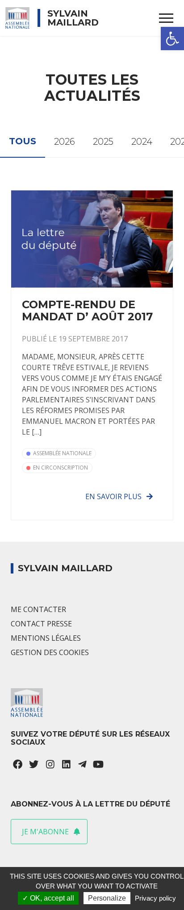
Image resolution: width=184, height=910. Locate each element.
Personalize (107, 898)
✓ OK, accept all (48, 898)
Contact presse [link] (41, 624)
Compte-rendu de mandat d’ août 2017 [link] (87, 310)
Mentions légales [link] (46, 638)
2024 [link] (141, 141)
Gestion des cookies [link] (50, 652)
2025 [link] (103, 141)
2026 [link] (64, 141)
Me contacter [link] (38, 609)
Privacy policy (155, 898)
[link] (172, 38)
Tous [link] (22, 141)
